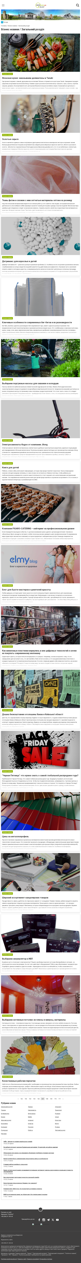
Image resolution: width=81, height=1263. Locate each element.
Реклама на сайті (6, 1212)
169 (51, 1099)
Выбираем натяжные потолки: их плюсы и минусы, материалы (34, 1020)
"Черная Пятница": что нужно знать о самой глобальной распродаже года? (40, 775)
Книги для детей (10, 467)
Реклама (4, 1133)
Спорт (57, 1117)
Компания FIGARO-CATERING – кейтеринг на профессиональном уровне (38, 528)
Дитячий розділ (60, 1130)
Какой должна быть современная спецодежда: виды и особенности (25, 1158)
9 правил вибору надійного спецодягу (15, 1164)
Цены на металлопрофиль (15, 836)
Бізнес (3, 1117)
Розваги (57, 1113)
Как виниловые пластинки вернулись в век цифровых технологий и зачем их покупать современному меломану (39, 652)
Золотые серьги (10, 139)
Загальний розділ (6, 1107)
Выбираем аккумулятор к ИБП (17, 958)
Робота (30, 1130)
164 (30, 1099)
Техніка (30, 1107)
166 (38, 1099)
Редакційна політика (46, 1259)
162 (21, 1099)
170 (55, 1099)
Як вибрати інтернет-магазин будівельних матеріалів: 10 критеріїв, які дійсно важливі (30, 1147)
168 (47, 1099)
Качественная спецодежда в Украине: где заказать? (20, 1183)
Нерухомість (32, 1110)
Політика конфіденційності (9, 1259)
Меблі (30, 1117)
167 (43, 1099)
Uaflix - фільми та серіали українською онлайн (17, 1141)
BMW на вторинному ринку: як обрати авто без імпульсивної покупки (25, 1194)
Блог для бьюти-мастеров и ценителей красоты (26, 589)
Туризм (3, 1110)
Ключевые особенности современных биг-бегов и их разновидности (37, 322)
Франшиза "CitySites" (7, 1214)
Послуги (30, 1127)
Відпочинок (31, 1113)
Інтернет (31, 1120)
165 (34, 1099)
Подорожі (4, 1130)
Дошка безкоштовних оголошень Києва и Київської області (32, 714)
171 (59, 1099)
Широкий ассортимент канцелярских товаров (25, 897)
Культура (58, 1120)
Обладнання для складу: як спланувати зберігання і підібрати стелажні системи (28, 1153)
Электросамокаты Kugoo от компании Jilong (25, 444)
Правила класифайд (33, 1259)
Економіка (4, 1123)
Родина (57, 1127)
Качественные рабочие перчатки (18, 1081)
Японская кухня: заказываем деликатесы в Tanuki (27, 78)
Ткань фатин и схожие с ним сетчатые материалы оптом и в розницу (37, 200)
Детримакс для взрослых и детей (19, 261)
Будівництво (5, 1113)
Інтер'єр (30, 1123)
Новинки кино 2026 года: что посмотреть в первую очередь (22, 1189)
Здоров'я (58, 1107)
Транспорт (58, 1110)
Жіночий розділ (6, 1120)
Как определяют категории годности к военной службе (21, 1177)
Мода (57, 1123)
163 (26, 1099)
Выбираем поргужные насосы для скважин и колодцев (30, 383)
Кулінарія (4, 1127)
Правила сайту (22, 1259)
